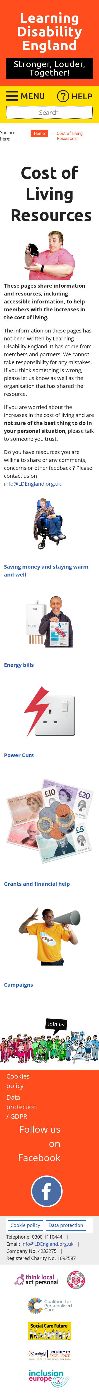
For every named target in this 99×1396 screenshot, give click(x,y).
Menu (33, 96)
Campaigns (18, 984)
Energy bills (19, 664)
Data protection (66, 1225)
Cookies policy (18, 1081)
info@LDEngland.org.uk (32, 483)
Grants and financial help (37, 883)
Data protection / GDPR (21, 1107)
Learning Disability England (49, 31)
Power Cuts (19, 755)
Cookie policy (25, 1225)
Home (39, 133)
